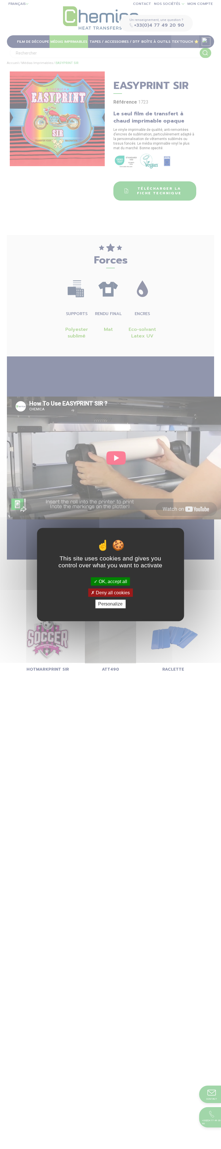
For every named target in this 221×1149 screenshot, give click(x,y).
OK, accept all (112, 581)
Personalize (110, 603)
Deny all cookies (112, 592)
